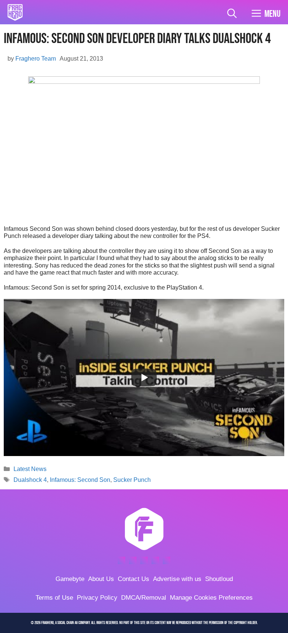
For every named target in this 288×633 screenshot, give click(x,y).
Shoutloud (219, 578)
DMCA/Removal (143, 597)
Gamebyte (70, 578)
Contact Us (133, 578)
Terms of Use (54, 597)
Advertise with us (177, 578)
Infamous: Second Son (80, 480)
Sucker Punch (132, 480)
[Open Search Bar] (232, 14)
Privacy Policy (97, 597)
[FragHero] (15, 12)
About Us (101, 578)
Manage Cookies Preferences (211, 597)
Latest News (30, 469)
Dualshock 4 (30, 480)
